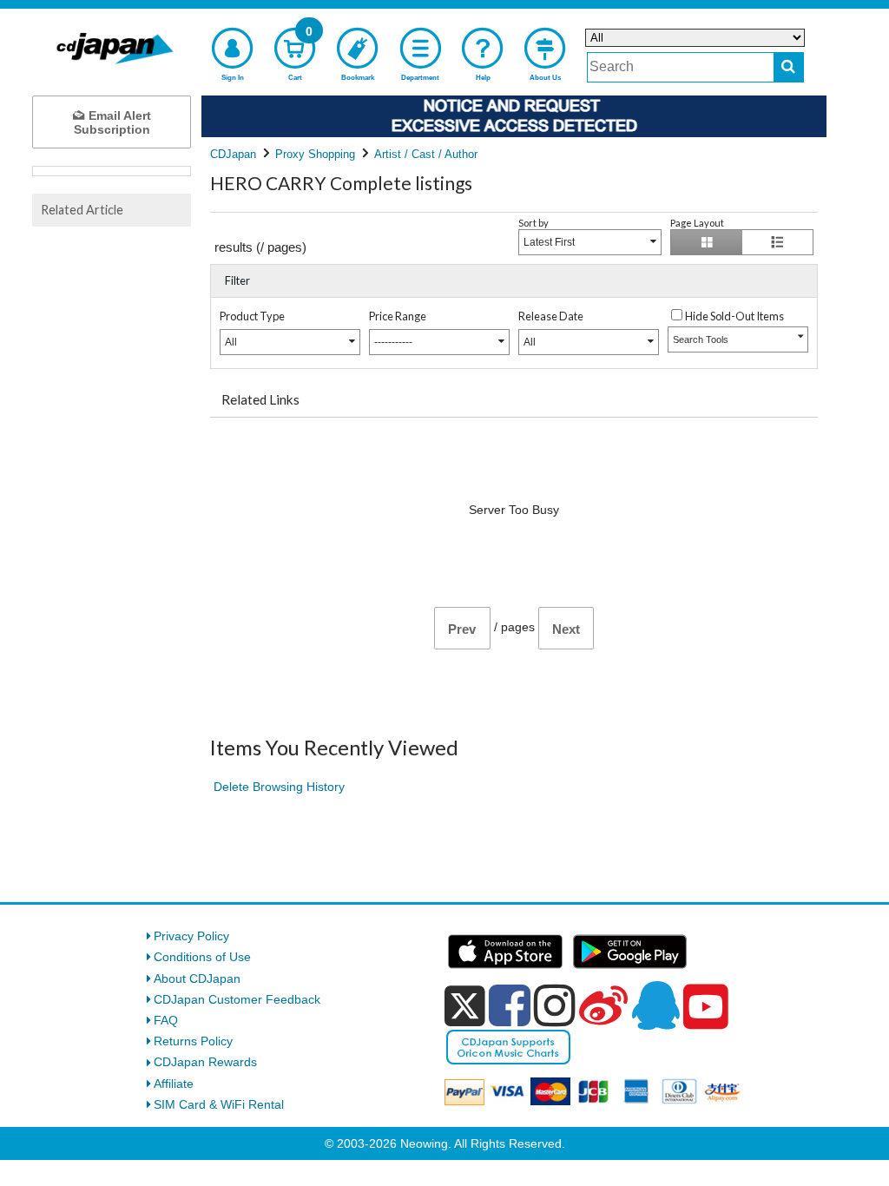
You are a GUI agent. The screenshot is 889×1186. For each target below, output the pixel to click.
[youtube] (705, 1007)
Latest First (549, 242)
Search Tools (700, 339)
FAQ (166, 1020)
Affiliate (174, 1083)
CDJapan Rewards (205, 1062)
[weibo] (603, 1005)
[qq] (655, 1005)
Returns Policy (193, 1041)
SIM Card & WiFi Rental (219, 1104)
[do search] (789, 67)
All (231, 342)
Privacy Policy (191, 936)
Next (566, 629)
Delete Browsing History (279, 787)
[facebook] (509, 1005)
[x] (464, 1006)
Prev (462, 629)
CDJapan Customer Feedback (237, 999)
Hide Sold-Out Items (734, 316)
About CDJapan (197, 978)
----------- (393, 342)
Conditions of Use (202, 957)
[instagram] (555, 1005)
